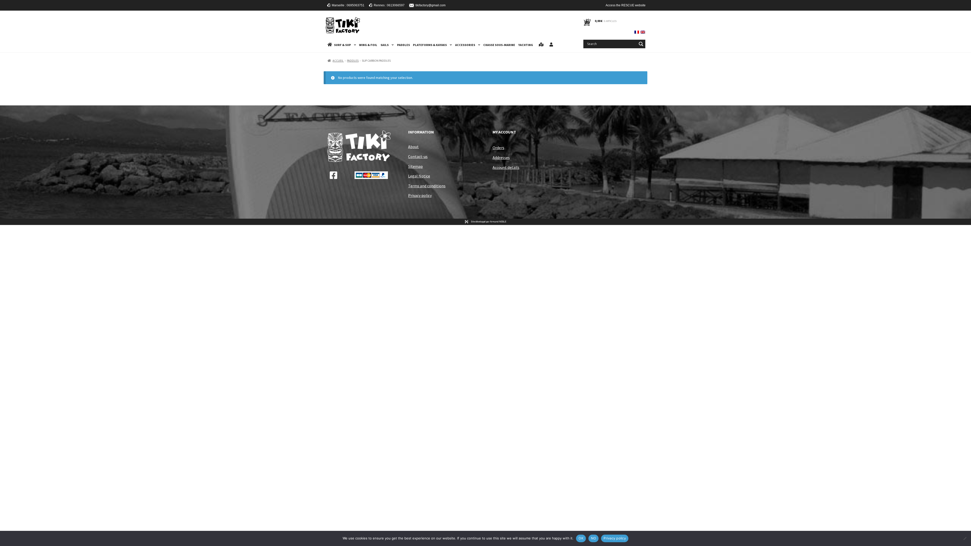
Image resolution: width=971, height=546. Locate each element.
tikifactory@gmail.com (430, 5)
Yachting (525, 45)
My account (551, 44)
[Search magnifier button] (641, 44)
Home (329, 44)
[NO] (964, 538)
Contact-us (418, 156)
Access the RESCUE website (626, 5)
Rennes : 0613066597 (389, 5)
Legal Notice (419, 175)
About (413, 146)
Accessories (465, 45)
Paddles (403, 45)
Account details (506, 167)
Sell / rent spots (541, 44)
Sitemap (415, 166)
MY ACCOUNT (504, 131)
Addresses (501, 157)
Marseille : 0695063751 (348, 5)
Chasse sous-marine (499, 45)
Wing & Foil (368, 45)
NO (593, 538)
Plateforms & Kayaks (430, 45)
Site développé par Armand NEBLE (488, 221)
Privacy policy (420, 195)
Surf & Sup (342, 45)
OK (581, 538)
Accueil (338, 60)
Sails (385, 45)
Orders (498, 147)
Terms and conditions (427, 185)
